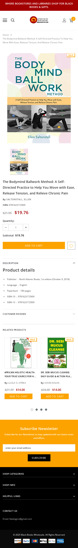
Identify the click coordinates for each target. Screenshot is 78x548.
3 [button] (41, 410)
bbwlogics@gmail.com (20, 518)
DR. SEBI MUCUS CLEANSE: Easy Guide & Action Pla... (56, 374)
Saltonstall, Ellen (18, 199)
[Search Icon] (13, 20)
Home (6, 34)
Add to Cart (19, 396)
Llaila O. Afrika (17, 382)
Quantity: (9, 221)
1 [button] (32, 410)
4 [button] (46, 410)
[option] (39, 98)
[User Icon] (64, 20)
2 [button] (37, 410)
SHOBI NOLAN (51, 382)
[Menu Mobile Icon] (5, 20)
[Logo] (39, 19)
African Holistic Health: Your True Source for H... (20, 374)
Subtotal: (8, 235)
